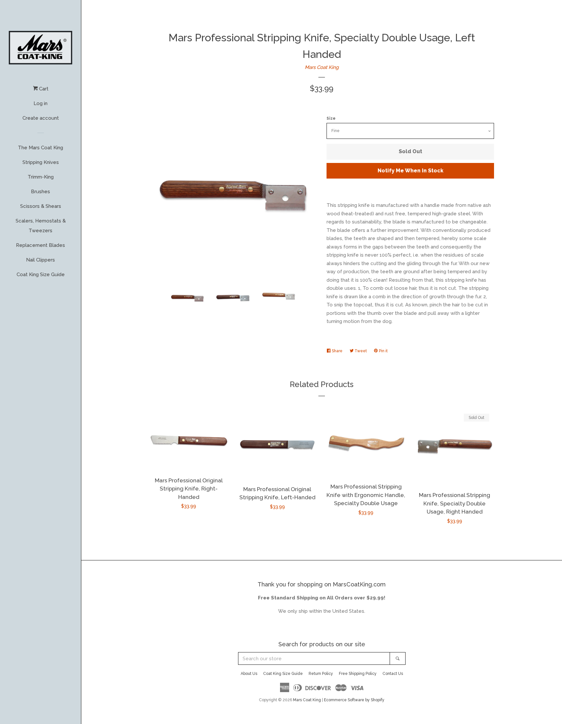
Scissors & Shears (40, 206)
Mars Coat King (322, 67)
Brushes (40, 191)
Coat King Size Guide (41, 274)
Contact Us (392, 673)
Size (331, 118)
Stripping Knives (40, 162)
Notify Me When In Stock (410, 171)
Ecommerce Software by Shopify (354, 700)
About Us (249, 673)
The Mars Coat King (40, 148)
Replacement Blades (40, 245)
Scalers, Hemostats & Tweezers (41, 226)
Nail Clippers (40, 260)
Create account (40, 118)
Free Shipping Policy (358, 673)
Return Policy (321, 673)
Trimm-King (41, 177)
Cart (43, 89)
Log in (40, 103)
